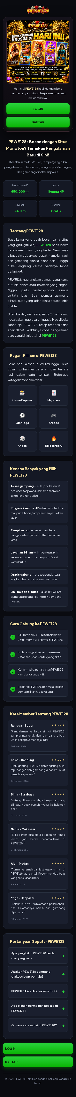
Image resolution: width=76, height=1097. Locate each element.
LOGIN (38, 109)
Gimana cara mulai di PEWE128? (34, 1025)
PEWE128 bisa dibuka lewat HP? (34, 991)
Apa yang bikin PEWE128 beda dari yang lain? (33, 955)
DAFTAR (38, 122)
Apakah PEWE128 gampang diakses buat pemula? (30, 974)
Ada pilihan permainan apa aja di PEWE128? (34, 1008)
